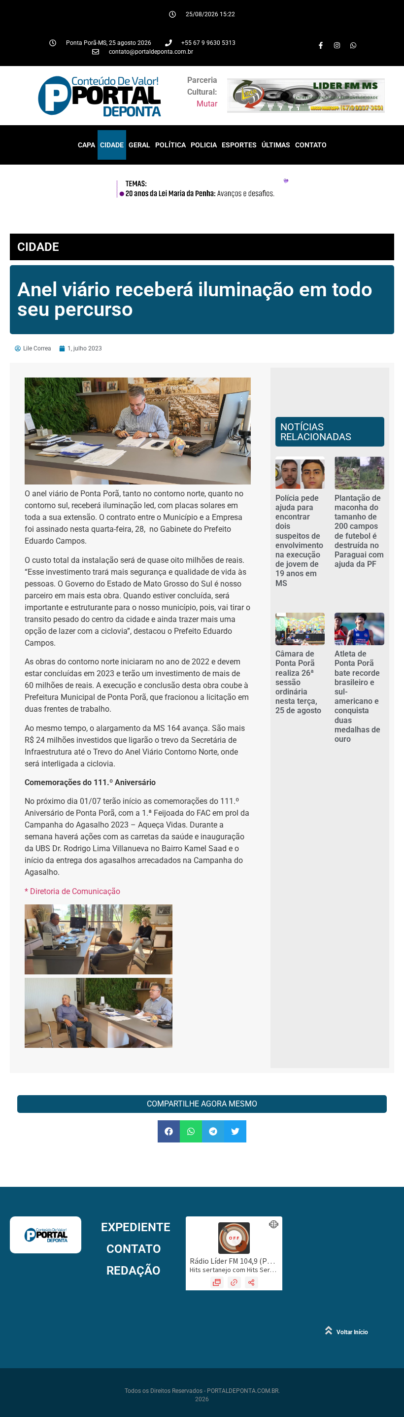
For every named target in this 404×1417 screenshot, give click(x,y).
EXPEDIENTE (135, 1227)
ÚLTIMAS (276, 145)
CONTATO (311, 145)
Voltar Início (352, 1332)
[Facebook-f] (321, 45)
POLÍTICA (170, 145)
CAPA (86, 145)
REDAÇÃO (133, 1271)
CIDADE (112, 145)
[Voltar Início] (328, 1330)
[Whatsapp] (353, 45)
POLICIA (204, 145)
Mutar (207, 103)
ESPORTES (239, 145)
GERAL (139, 145)
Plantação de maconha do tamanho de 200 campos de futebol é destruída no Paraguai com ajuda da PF (359, 531)
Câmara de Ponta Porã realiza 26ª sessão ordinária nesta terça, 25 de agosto (298, 682)
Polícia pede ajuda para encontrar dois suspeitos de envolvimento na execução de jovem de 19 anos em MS (299, 540)
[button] (169, 1131)
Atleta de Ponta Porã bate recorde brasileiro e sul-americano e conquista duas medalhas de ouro (357, 696)
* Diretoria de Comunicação (72, 891)
